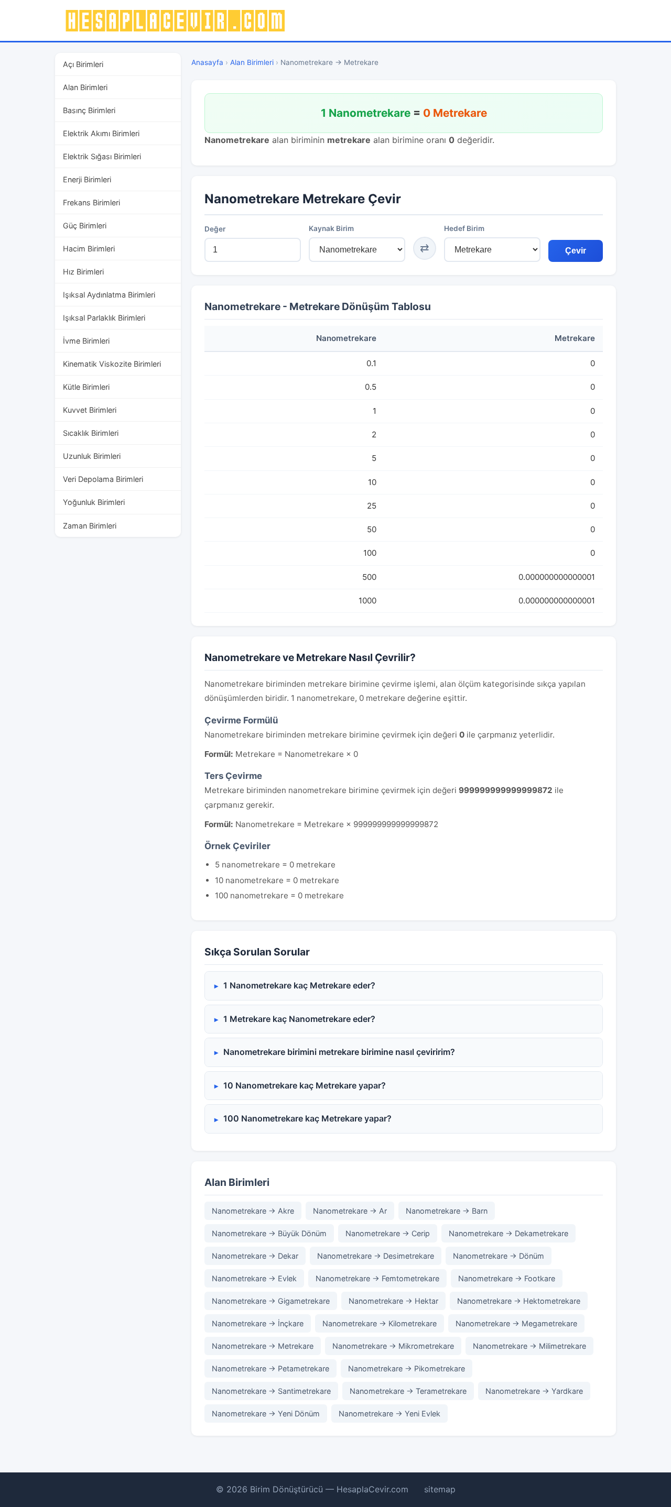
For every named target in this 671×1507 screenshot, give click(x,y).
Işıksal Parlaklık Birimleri (104, 317)
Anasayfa (207, 62)
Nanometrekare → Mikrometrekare (393, 1345)
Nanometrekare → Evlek (254, 1278)
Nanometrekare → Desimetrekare (375, 1255)
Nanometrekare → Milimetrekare (529, 1345)
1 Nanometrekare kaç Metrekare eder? (299, 985)
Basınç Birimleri (89, 110)
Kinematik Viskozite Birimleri (112, 363)
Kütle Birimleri (86, 386)
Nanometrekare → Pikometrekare (406, 1368)
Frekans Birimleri (91, 202)
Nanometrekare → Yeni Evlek (389, 1413)
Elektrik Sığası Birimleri (102, 156)
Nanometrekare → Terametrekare (408, 1391)
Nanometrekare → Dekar (255, 1255)
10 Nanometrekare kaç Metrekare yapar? (304, 1085)
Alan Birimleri (85, 87)
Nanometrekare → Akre (253, 1210)
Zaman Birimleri (89, 525)
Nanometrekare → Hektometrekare (518, 1300)
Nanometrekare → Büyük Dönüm (269, 1233)
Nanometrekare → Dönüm (498, 1255)
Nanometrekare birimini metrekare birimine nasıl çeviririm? (339, 1052)
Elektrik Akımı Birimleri (101, 133)
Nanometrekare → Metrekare (262, 1345)
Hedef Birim (464, 228)
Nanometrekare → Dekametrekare (508, 1233)
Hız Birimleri (83, 271)
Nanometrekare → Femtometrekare (377, 1278)
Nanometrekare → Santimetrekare (271, 1391)
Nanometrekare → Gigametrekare (271, 1300)
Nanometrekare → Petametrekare (270, 1368)
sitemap (440, 1489)
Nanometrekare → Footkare (506, 1278)
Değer (214, 229)
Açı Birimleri (83, 64)
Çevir (575, 250)
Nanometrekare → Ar (350, 1210)
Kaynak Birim (331, 228)
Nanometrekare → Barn (447, 1210)
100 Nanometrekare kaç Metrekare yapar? (307, 1118)
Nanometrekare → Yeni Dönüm (266, 1413)
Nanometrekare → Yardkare (534, 1391)
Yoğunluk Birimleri (94, 502)
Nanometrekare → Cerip (387, 1233)
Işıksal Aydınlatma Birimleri (109, 294)
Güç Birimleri (84, 225)
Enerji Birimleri (87, 179)
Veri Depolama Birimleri (103, 479)
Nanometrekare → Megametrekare (516, 1323)
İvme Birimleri (86, 340)
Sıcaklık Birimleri (90, 432)
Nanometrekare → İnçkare (258, 1323)
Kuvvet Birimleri (89, 409)
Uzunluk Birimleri (92, 456)
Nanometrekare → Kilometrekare (379, 1323)
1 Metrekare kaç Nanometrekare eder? (299, 1019)
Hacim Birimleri (89, 248)
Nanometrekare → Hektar (393, 1300)
